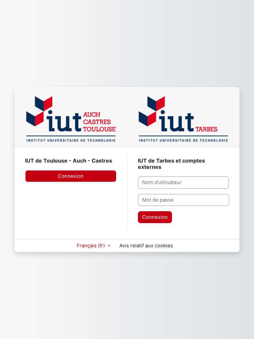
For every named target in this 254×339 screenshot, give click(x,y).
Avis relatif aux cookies (146, 246)
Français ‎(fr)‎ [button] (91, 246)
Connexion (70, 176)
